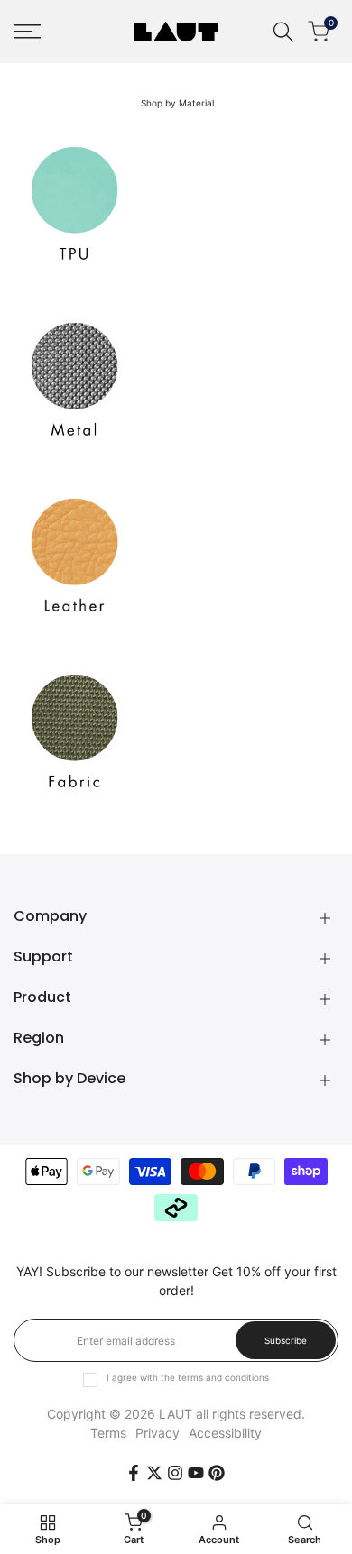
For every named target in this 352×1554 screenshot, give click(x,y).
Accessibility (225, 1432)
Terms (108, 1432)
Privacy (157, 1432)
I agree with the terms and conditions (188, 1377)
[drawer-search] (283, 32)
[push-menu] (27, 32)
